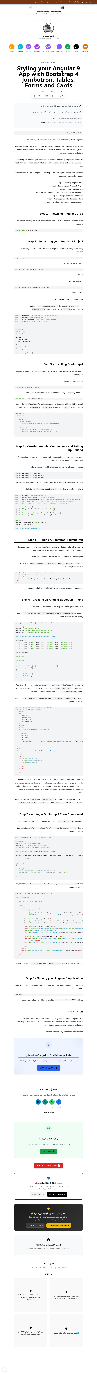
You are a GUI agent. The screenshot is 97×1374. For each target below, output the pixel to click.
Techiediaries (78, 1032)
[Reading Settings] (4, 1369)
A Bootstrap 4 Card (25, 780)
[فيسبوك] (58, 1102)
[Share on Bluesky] (44, 1267)
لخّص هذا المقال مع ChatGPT (71, 133)
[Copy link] (36, 1267)
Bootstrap (20, 160)
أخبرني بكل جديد (38, 1194)
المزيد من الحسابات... (49, 1112)
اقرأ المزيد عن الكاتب (47, 1068)
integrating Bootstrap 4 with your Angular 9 (50, 173)
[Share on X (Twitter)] (59, 1267)
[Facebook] (50, 118)
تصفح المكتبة (47, 1151)
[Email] (53, 118)
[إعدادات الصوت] (52, 96)
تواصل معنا (43, 122)
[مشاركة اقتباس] (39, 96)
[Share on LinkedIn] (51, 1267)
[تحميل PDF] (34, 96)
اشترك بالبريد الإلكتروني (57, 1194)
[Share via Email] (40, 1267)
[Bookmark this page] (32, 1267)
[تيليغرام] (38, 1102)
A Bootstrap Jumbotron (25, 547)
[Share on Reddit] (47, 1267)
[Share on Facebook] (55, 1267)
